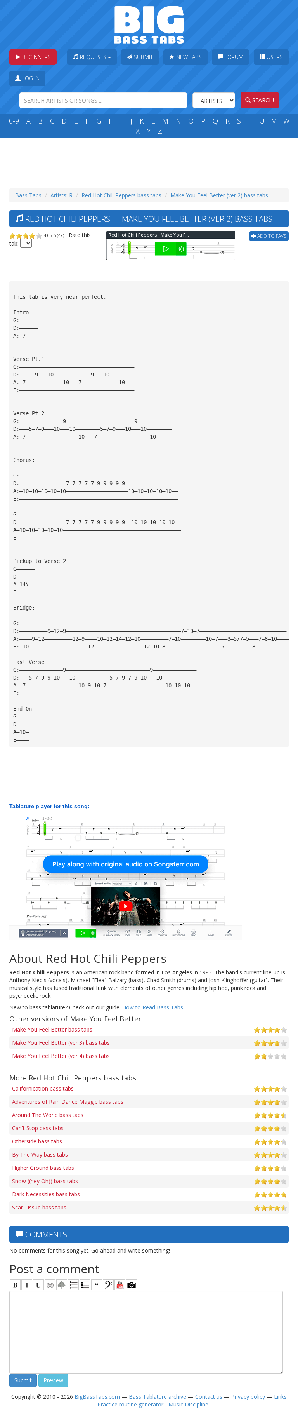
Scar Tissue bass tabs (39, 1207)
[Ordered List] (73, 1284)
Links (280, 1396)
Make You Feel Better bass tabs (52, 1029)
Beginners (36, 57)
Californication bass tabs (43, 1088)
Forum (233, 57)
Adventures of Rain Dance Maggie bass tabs (67, 1101)
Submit (142, 57)
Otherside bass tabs (37, 1141)
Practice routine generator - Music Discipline (152, 1404)
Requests (93, 57)
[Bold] (15, 1284)
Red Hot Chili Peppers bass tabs (121, 195)
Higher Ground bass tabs (43, 1167)
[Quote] (96, 1284)
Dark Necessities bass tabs (46, 1194)
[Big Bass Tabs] (149, 24)
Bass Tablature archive (157, 1396)
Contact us (208, 1396)
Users (274, 57)
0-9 (14, 120)
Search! (262, 100)
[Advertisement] (150, 161)
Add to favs (271, 236)
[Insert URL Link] (50, 1284)
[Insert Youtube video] (119, 1284)
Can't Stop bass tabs (38, 1128)
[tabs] (108, 1284)
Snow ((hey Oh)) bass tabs (45, 1181)
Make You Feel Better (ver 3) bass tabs (61, 1042)
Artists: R (61, 195)
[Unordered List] (85, 1284)
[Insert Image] (61, 1284)
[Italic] (26, 1284)
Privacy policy (248, 1396)
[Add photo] (131, 1284)
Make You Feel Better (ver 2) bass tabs (219, 195)
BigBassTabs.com (97, 1396)
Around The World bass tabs (47, 1115)
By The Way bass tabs (40, 1154)
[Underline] (38, 1284)
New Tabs (188, 57)
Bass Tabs (28, 195)
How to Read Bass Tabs (152, 1007)
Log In (30, 78)
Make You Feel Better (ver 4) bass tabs (61, 1056)
